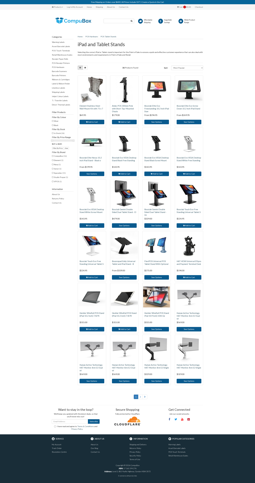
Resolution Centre (59, 452)
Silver (56, 121)
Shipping (99, 7)
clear (66, 148)
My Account (56, 444)
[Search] (131, 21)
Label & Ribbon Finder (61, 83)
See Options (156, 122)
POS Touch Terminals (61, 50)
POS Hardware (58, 67)
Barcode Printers (59, 75)
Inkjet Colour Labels (60, 96)
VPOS (58, 181)
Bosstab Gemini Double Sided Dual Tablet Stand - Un (155, 212)
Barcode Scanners (59, 71)
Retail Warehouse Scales (62, 55)
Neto (135, 476)
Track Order (57, 448)
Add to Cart (93, 122)
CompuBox (60, 156)
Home (89, 7)
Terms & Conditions (85, 426)
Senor (57, 169)
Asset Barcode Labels (61, 46)
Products (58, 7)
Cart (185, 7)
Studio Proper (61, 177)
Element (58, 160)
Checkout (199, 7)
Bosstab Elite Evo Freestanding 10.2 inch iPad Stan (156, 109)
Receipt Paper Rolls (60, 59)
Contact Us (123, 7)
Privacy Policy (76, 429)
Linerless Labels (58, 88)
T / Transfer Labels (60, 100)
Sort (166, 68)
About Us (111, 7)
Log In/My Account (75, 7)
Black (56, 125)
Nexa (57, 164)
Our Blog (94, 448)
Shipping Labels (58, 92)
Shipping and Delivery (137, 444)
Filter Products (59, 112)
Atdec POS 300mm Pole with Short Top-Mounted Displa (123, 109)
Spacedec (60, 173)
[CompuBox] (76, 21)
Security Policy (135, 455)
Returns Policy (58, 198)
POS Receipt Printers (61, 63)
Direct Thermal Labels (61, 105)
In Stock (59, 133)
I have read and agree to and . (77, 427)
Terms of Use (134, 459)
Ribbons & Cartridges (61, 79)
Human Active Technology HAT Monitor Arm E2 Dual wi (188, 316)
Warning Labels (58, 42)
